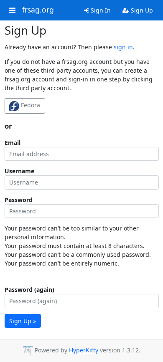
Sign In (100, 10)
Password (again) (29, 290)
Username (19, 171)
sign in (123, 47)
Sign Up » (22, 321)
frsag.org (38, 10)
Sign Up (141, 10)
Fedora (29, 105)
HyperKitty (83, 350)
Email (12, 143)
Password (19, 200)
